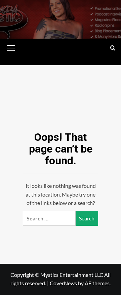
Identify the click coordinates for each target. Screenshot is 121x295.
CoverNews (63, 283)
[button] (11, 47)
